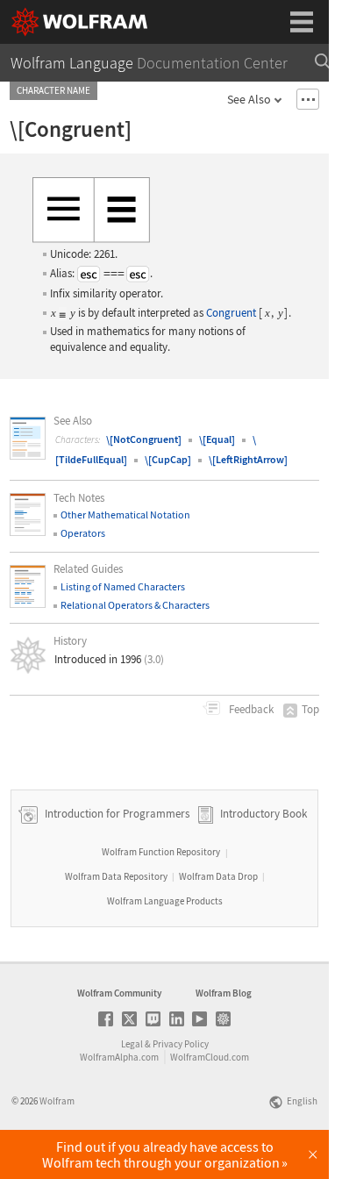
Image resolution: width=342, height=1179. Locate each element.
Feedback (250, 709)
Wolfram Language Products (165, 901)
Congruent (231, 312)
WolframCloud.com (209, 1057)
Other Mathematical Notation (125, 514)
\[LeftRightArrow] (248, 459)
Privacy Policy (181, 1044)
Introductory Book (263, 813)
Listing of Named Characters (123, 586)
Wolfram (57, 1101)
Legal (132, 1044)
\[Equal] (217, 439)
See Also (249, 99)
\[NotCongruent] (144, 439)
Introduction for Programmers (115, 813)
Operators (83, 532)
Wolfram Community (119, 993)
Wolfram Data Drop (218, 876)
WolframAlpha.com (119, 1057)
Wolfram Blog (224, 993)
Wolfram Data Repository (116, 876)
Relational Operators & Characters (135, 604)
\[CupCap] (168, 459)
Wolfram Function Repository (161, 852)
